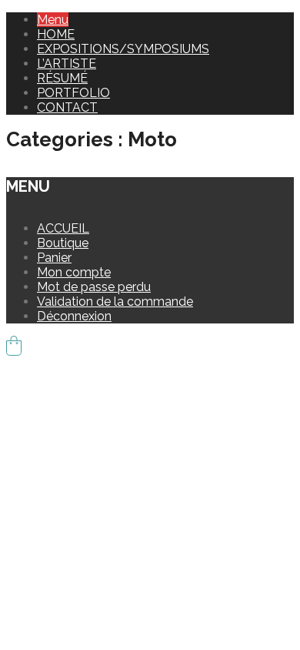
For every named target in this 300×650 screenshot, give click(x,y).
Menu (52, 19)
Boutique (62, 243)
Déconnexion (74, 316)
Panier (54, 257)
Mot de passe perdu (94, 287)
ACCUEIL (63, 228)
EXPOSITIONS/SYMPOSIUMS (123, 49)
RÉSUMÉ (62, 78)
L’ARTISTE (66, 63)
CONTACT (67, 107)
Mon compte (74, 272)
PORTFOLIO (73, 92)
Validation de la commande (115, 301)
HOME (56, 34)
